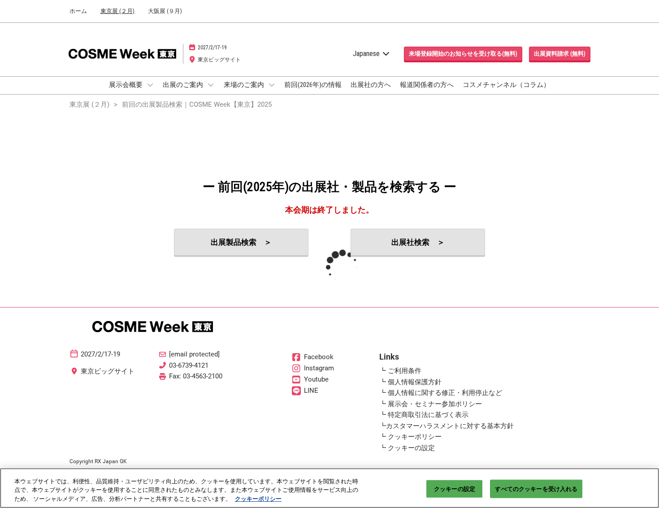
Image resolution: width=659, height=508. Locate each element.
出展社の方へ (371, 85)
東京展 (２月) (117, 11)
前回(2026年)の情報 (313, 85)
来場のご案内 (244, 85)
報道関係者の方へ (427, 85)
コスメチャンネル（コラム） (506, 85)
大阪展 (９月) (165, 11)
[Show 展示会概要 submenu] (150, 85)
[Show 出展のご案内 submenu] (211, 85)
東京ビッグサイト (219, 59)
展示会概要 (126, 85)
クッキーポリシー (258, 498)
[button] (463, 54)
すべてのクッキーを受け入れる (536, 488)
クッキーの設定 (454, 488)
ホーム (78, 11)
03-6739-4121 (188, 365)
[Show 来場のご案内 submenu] (272, 85)
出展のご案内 (183, 85)
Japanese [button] (367, 53)
